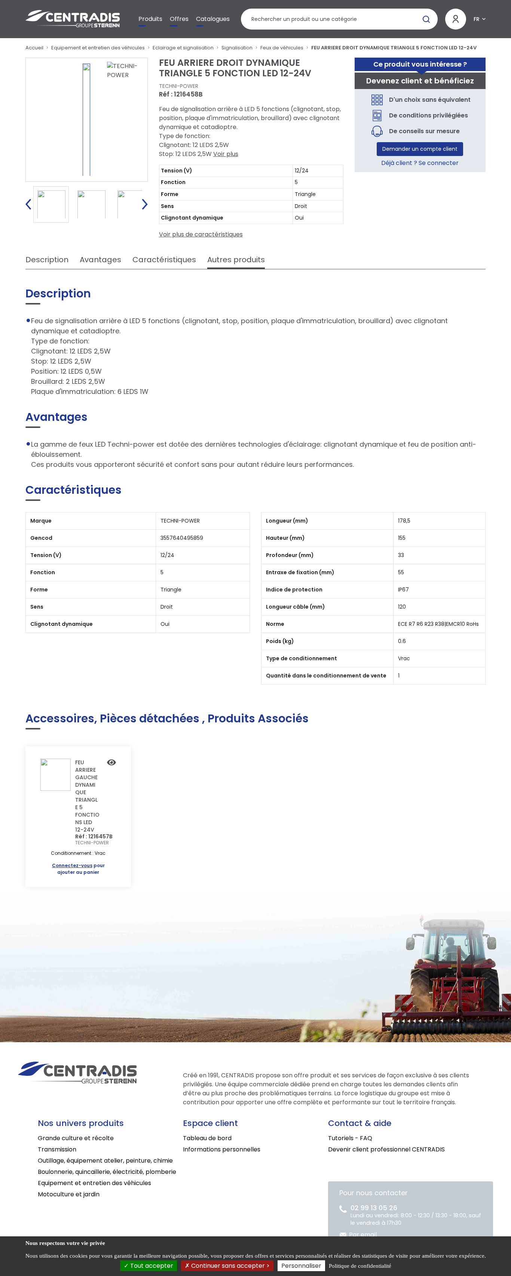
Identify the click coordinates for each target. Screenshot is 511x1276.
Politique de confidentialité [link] (360, 1266)
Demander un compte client (420, 149)
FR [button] (477, 19)
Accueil (34, 47)
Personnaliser (301, 1265)
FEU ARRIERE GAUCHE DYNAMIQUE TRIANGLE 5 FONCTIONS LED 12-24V (87, 796)
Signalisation (237, 47)
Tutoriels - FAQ (350, 1138)
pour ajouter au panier (78, 868)
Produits (150, 19)
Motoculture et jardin (69, 1194)
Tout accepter (151, 1265)
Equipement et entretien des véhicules (98, 47)
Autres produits (236, 259)
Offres (179, 19)
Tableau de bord (207, 1138)
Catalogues (213, 19)
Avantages (100, 259)
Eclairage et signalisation (183, 47)
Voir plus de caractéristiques (201, 234)
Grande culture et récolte (76, 1138)
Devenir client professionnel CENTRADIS (386, 1149)
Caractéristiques (164, 259)
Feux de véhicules (281, 47)
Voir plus (225, 154)
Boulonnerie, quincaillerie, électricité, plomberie (107, 1172)
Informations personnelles (221, 1149)
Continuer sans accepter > (230, 1265)
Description (46, 259)
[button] (28, 204)
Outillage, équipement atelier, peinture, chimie (105, 1160)
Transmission (57, 1149)
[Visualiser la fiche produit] (111, 763)
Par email (363, 1234)
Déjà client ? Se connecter (420, 163)
